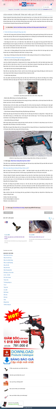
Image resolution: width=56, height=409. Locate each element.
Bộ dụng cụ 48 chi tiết (13, 404)
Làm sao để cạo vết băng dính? (16, 381)
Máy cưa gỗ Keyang (8, 262)
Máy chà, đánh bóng (8, 260)
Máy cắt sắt (6, 265)
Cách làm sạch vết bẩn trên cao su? (36, 236)
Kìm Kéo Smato (7, 277)
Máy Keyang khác (8, 270)
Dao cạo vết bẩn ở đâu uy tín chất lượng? (18, 395)
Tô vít (5, 284)
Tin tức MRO (16, 9)
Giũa (5, 299)
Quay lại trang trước (48, 9)
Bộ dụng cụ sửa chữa (8, 272)
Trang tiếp (48, 212)
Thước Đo (6, 279)
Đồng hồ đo (6, 302)
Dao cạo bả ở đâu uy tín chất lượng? (17, 388)
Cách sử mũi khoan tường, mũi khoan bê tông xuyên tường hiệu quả (29, 27)
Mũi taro (5, 297)
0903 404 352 (28, 407)
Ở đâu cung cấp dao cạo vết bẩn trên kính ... (19, 368)
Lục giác (5, 289)
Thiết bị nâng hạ (7, 304)
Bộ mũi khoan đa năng (18, 207)
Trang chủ (10, 9)
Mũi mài (5, 294)
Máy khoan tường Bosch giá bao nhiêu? (20, 160)
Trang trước (8, 212)
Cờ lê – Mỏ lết (7, 275)
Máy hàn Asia (7, 267)
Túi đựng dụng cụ (7, 282)
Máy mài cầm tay (7, 257)
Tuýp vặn (6, 287)
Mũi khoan (6, 292)
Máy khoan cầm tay (8, 255)
